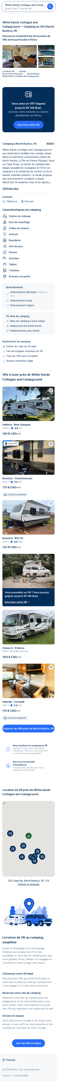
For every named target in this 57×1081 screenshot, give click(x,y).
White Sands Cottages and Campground (20, 76)
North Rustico (33, 74)
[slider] (14, 428)
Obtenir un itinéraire (28, 884)
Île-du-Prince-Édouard (12, 74)
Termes (6, 1075)
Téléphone (11, 201)
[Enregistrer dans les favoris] (50, 390)
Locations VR (8, 71)
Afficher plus (11, 188)
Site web (28, 201)
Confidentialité (20, 1075)
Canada (22, 71)
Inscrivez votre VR (28, 124)
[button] (23, 846)
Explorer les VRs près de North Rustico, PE (28, 728)
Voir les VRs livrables (28, 1043)
